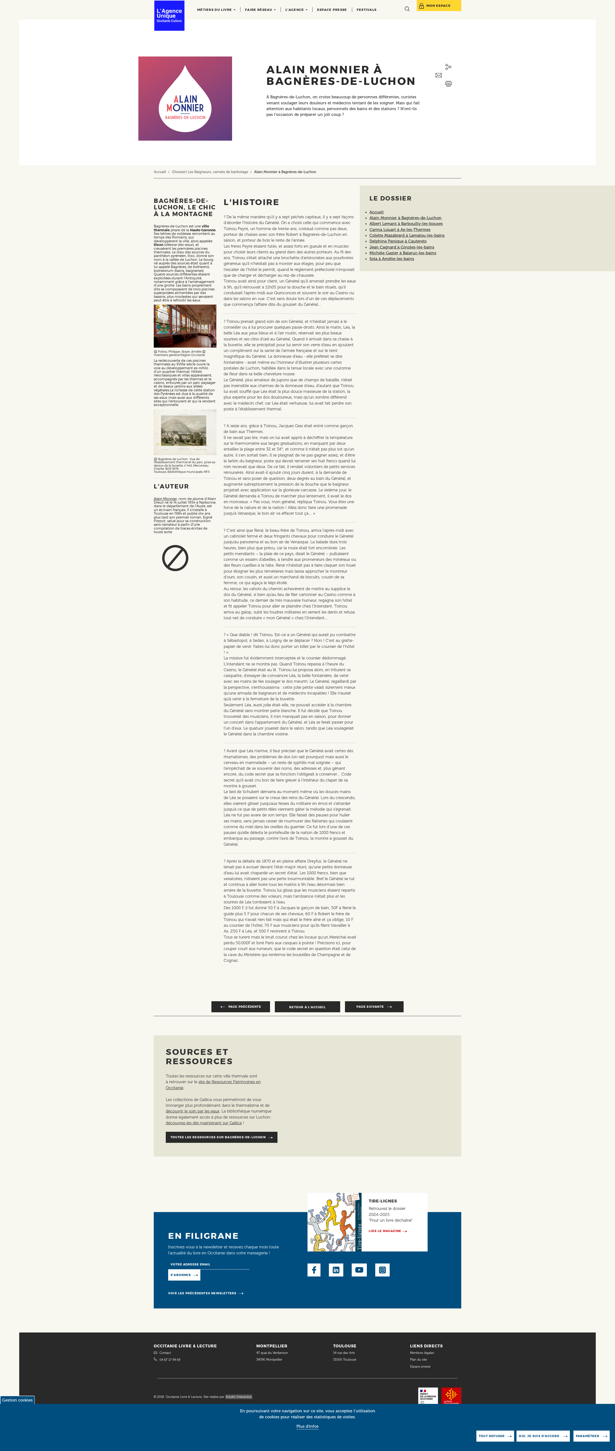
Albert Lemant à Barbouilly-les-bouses (406, 223)
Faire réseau (259, 10)
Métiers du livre (215, 10)
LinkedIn (336, 1269)
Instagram (382, 1269)
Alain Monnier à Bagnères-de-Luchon (405, 217)
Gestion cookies (17, 1400)
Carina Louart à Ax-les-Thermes (399, 229)
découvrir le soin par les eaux (192, 1111)
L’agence (295, 10)
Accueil (160, 172)
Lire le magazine (385, 1231)
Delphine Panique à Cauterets (398, 241)
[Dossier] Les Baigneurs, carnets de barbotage (210, 172)
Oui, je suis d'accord (539, 1436)
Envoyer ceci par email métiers (448, 75)
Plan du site (418, 1359)
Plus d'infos (307, 1426)
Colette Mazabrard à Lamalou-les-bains (407, 235)
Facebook (314, 1269)
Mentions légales (422, 1353)
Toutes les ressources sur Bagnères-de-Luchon (218, 1137)
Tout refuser (492, 1436)
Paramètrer (588, 1436)
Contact (165, 1353)
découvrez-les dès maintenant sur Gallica (204, 1122)
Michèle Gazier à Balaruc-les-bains (402, 252)
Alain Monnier (165, 499)
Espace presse (332, 10)
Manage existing (220, 1274)
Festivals (367, 10)
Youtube (359, 1269)
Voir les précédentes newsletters (202, 1293)
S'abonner (181, 1275)
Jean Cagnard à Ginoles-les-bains (401, 247)
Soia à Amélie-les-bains (391, 258)
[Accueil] (169, 15)
